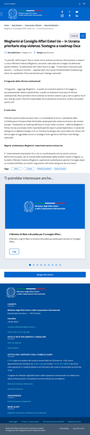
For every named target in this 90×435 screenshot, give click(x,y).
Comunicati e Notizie (33, 25)
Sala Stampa (17, 25)
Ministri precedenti (44, 168)
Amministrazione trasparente (19, 401)
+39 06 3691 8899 (60, 363)
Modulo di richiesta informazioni (20, 383)
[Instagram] (61, 15)
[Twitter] (68, 11)
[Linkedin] (76, 15)
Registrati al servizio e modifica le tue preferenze (27, 412)
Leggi (14, 251)
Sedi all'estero (13, 347)
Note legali (13, 421)
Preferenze (64, 428)
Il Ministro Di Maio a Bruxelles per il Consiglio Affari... (35, 234)
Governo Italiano (9, 3)
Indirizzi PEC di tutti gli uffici (19, 332)
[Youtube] (76, 11)
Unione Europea (60, 168)
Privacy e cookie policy (30, 421)
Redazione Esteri (74, 421)
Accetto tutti (78, 428)
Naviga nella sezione (45, 274)
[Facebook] (61, 11)
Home (6, 25)
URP (10, 360)
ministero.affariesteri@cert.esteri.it (22, 326)
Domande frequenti (15, 389)
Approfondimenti (51, 25)
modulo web (38, 363)
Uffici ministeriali (14, 342)
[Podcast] (68, 15)
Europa (29, 168)
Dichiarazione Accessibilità (53, 421)
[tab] (30, 265)
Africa (16, 168)
